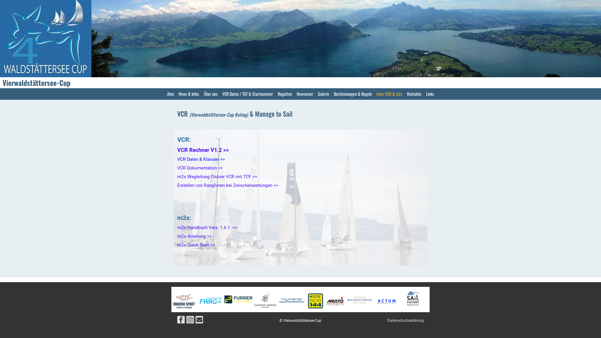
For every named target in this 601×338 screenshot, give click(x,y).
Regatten (285, 94)
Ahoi (170, 94)
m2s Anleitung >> (194, 236)
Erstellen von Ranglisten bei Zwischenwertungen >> (227, 185)
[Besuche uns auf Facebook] (181, 320)
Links (430, 94)
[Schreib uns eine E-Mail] (199, 320)
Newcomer (305, 94)
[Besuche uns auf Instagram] (190, 320)
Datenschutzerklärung (405, 320)
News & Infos (189, 94)
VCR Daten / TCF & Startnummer (247, 94)
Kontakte (414, 94)
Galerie (323, 94)
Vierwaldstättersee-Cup (36, 83)
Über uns (211, 94)
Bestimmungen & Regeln (353, 94)
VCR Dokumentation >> (200, 168)
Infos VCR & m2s (389, 94)
